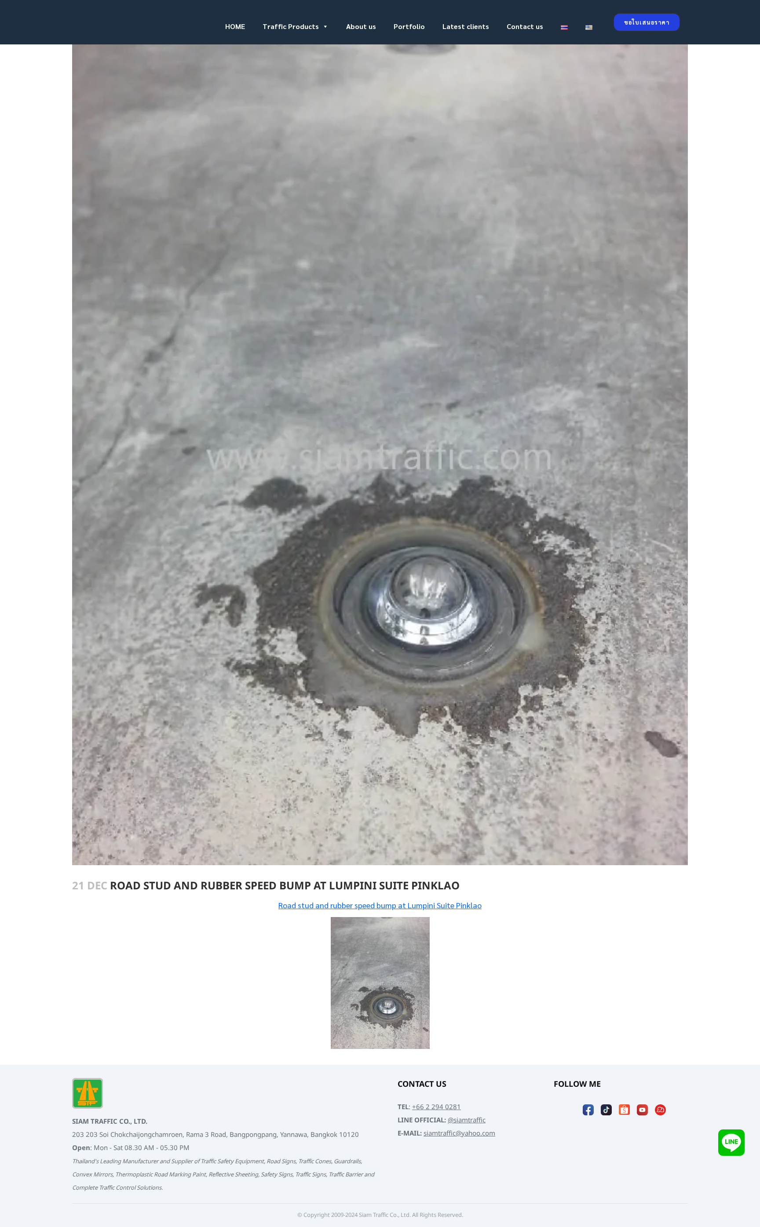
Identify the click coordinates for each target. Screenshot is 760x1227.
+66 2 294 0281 (436, 1107)
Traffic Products (291, 26)
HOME (235, 26)
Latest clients (465, 26)
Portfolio (409, 26)
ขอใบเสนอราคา (646, 22)
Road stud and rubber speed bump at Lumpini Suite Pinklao (380, 905)
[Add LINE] (731, 1143)
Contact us (525, 26)
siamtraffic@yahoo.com (459, 1134)
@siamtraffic (467, 1120)
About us (361, 26)
